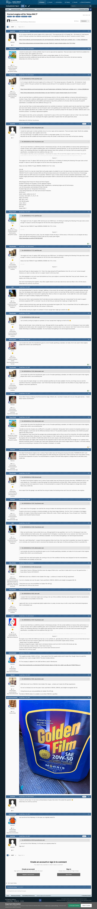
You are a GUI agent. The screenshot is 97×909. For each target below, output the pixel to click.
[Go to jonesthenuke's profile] (12, 659)
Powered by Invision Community (74, 901)
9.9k (13, 711)
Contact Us (16, 901)
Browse (42, 2)
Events (50, 2)
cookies (15, 905)
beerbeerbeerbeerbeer (12, 697)
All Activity (59, 2)
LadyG (12, 616)
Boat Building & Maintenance (28, 22)
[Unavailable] (54, 747)
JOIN (23, 6)
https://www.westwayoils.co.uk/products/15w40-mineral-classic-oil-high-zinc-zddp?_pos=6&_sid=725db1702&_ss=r (50, 665)
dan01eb (14, 20)
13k (13, 632)
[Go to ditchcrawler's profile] (12, 345)
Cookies (22, 901)
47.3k (13, 356)
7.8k (13, 689)
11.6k (13, 301)
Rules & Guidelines (86, 2)
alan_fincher (12, 563)
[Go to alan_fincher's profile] (12, 569)
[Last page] (16, 27)
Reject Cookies (86, 905)
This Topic (84, 6)
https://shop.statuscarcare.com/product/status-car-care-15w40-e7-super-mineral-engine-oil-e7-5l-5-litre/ (47, 43)
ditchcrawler (12, 339)
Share (77, 21)
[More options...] (88, 31)
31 (13, 45)
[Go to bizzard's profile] (12, 399)
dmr (12, 287)
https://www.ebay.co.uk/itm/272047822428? (31, 238)
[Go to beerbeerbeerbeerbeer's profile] (12, 703)
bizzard (12, 393)
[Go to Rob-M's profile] (12, 681)
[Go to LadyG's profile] (12, 622)
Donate (75, 2)
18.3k (13, 407)
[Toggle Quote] (21, 78)
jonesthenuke (12, 653)
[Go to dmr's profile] (12, 293)
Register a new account (28, 874)
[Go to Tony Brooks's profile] (12, 81)
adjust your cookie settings (51, 905)
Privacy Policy (10, 901)
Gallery (68, 2)
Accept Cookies (75, 905)
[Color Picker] (29, 6)
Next (12, 26)
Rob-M (12, 675)
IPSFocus (14, 899)
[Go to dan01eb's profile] (8, 20)
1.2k (13, 667)
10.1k (13, 65)
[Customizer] (26, 6)
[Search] (90, 6)
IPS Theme (7, 899)
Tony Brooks (12, 75)
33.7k (13, 91)
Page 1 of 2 (21, 26)
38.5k (13, 577)
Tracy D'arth (12, 48)
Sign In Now (69, 874)
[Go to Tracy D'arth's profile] (12, 54)
